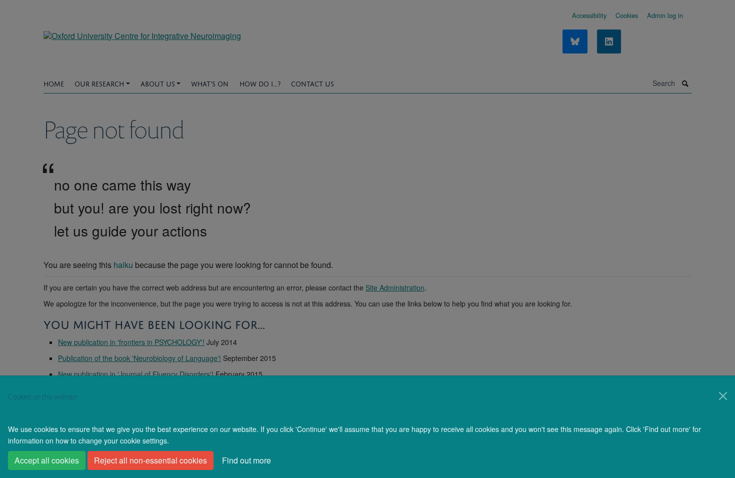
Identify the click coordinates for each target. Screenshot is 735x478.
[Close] (723, 396)
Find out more (246, 460)
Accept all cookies (46, 460)
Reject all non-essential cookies (150, 460)
